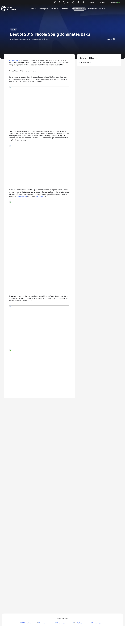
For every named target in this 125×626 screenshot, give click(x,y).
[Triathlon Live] (115, 2)
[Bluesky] (83, 3)
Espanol (109, 39)
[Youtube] (68, 2)
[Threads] (73, 3)
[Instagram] (55, 3)
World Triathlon (8, 8)
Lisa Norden (39, 196)
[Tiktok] (78, 3)
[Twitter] (64, 3)
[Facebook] (59, 3)
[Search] (121, 8)
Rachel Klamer (22, 196)
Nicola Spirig (13, 60)
